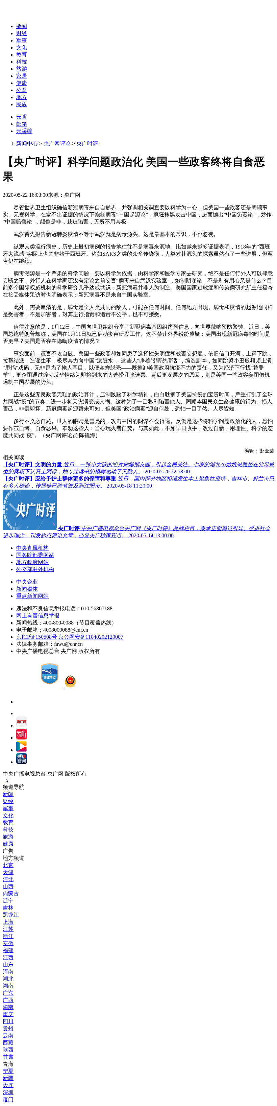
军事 (21, 40)
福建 (8, 950)
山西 (8, 886)
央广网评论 (57, 143)
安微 (8, 943)
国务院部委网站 (35, 555)
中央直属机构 (32, 548)
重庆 (8, 1014)
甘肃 (8, 1057)
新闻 (8, 794)
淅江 (8, 936)
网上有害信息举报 (37, 615)
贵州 (8, 1028)
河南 (8, 971)
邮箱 (21, 124)
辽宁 (8, 900)
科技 (21, 62)
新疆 (8, 1078)
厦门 (8, 1099)
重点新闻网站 (32, 596)
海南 (8, 1007)
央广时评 (87, 143)
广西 (8, 1000)
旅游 (21, 69)
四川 (8, 1021)
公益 (21, 90)
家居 (21, 76)
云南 (8, 1035)
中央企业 (27, 582)
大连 (8, 1085)
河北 (8, 879)
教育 (21, 54)
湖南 (8, 986)
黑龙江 (11, 915)
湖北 (8, 979)
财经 (21, 33)
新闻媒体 (27, 589)
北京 (8, 865)
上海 (8, 922)
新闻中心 (27, 143)
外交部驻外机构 (35, 569)
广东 (8, 993)
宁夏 (8, 1071)
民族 (21, 104)
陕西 (8, 1050)
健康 (21, 83)
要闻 (21, 26)
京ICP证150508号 (36, 637)
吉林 (8, 908)
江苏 (8, 929)
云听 (21, 117)
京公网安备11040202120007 (90, 637)
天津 (8, 872)
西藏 (8, 1042)
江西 (8, 957)
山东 (8, 964)
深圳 (8, 1092)
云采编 (24, 131)
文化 (21, 47)
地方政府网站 (32, 562)
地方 (21, 97)
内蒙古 (11, 893)
